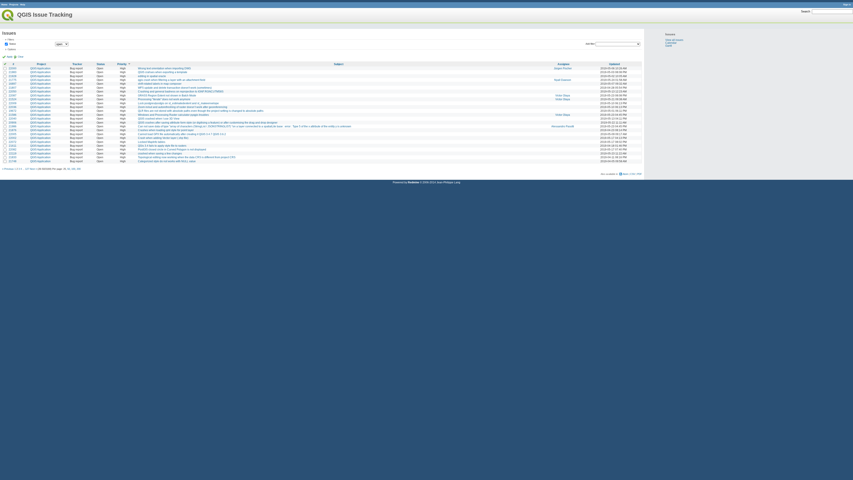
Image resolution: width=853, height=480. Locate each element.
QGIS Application (40, 68)
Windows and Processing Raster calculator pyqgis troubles (173, 114)
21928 (12, 76)
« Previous (8, 169)
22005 (12, 134)
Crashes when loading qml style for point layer (166, 130)
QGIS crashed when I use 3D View (158, 118)
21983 (12, 72)
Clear (21, 56)
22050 (12, 91)
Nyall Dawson (562, 79)
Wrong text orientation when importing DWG (164, 68)
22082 (12, 149)
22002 (12, 137)
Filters (11, 39)
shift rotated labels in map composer (159, 83)
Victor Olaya (562, 95)
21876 (12, 130)
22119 (12, 153)
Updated (614, 64)
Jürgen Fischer (563, 68)
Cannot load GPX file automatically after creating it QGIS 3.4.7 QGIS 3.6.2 (182, 134)
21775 (12, 79)
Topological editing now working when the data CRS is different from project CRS (186, 157)
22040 (12, 118)
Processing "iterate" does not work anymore (164, 99)
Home (4, 4)
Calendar (671, 42)
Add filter (590, 43)
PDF (639, 174)
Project (41, 64)
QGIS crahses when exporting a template (162, 72)
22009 (12, 103)
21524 (12, 99)
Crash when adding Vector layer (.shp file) (163, 137)
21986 (12, 126)
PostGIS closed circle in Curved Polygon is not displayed (172, 149)
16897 (12, 83)
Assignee (564, 64)
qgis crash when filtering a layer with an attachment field (171, 79)
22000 (12, 68)
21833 (12, 157)
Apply (10, 56)
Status (12, 43)
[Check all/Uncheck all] (5, 64)
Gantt (668, 45)
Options (12, 49)
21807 (12, 87)
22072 (12, 141)
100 (73, 169)
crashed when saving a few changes (160, 153)
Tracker (77, 64)
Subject (338, 64)
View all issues (674, 39)
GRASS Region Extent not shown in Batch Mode (167, 95)
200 (79, 169)
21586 (12, 114)
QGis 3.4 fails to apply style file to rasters (162, 145)
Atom (625, 174)
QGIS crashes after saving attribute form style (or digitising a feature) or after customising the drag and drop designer (207, 122)
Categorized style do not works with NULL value (167, 161)
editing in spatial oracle (152, 76)
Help (22, 4)
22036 (12, 107)
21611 (12, 145)
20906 (12, 122)
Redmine (413, 182)
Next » (33, 169)
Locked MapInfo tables (151, 141)
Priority (122, 64)
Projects (13, 4)
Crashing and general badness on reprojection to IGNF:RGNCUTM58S (180, 91)
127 (27, 169)
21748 (12, 161)
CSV (632, 174)
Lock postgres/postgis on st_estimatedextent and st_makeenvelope (178, 103)
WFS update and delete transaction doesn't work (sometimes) (175, 87)
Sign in (847, 4)
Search (805, 11)
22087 (12, 95)
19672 (12, 110)
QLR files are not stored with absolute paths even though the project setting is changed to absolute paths (200, 110)
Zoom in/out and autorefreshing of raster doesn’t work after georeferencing (182, 107)
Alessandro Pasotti (562, 126)
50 (68, 169)
